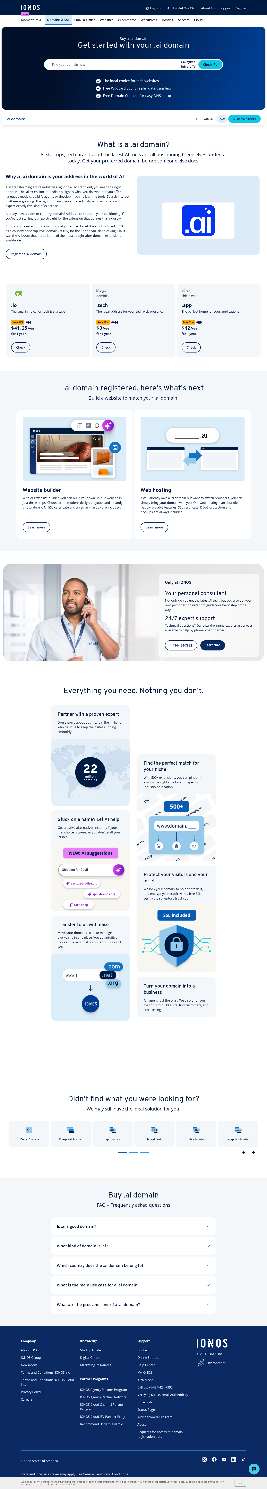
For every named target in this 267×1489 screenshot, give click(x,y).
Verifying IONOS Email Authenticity (162, 1395)
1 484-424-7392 (183, 8)
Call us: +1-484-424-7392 (155, 1387)
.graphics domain (238, 1139)
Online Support (148, 1357)
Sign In (241, 8)
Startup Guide (90, 1350)
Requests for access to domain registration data (160, 1434)
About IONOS (30, 1350)
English (155, 8)
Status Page (146, 1409)
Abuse (142, 1424)
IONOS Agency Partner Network (103, 1397)
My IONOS (144, 1372)
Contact (143, 1350)
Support (226, 8)
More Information (65, 1484)
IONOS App (145, 1380)
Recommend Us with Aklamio (101, 1424)
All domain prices (244, 119)
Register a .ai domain (26, 254)
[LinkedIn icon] (233, 1461)
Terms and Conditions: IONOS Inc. (46, 1372)
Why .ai (208, 119)
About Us (208, 8)
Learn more (36, 527)
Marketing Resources (95, 1365)
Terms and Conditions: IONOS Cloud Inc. (47, 1382)
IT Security (145, 1402)
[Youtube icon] (224, 1461)
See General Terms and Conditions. (103, 1474)
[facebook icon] (214, 1461)
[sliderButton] (122, 1152)
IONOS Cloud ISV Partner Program (105, 1417)
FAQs (222, 119)
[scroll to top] (196, 119)
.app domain (112, 1139)
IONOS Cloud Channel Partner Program (102, 1406)
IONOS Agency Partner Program (103, 1390)
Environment (216, 1363)
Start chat (212, 645)
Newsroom (29, 1365)
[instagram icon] (204, 1461)
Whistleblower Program (154, 1417)
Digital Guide (89, 1357)
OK (240, 1483)
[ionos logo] (30, 8)
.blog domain (154, 1139)
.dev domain (196, 1139)
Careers (26, 1399)
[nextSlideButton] (253, 1152)
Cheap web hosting (70, 1139)
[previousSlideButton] (244, 1152)
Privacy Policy (31, 1392)
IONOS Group (31, 1357)
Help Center (146, 1365)
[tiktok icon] (243, 1461)
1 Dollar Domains (29, 1139)
